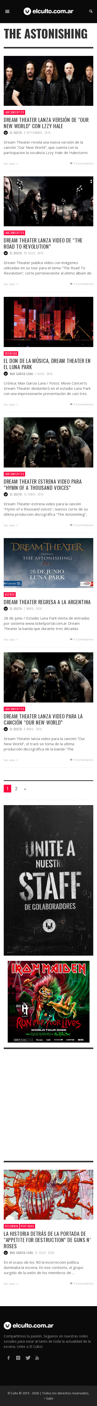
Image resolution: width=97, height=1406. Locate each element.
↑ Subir (48, 1398)
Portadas (27, 1226)
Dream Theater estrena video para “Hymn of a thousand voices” (43, 484)
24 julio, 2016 (34, 253)
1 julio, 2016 (44, 374)
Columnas (11, 1226)
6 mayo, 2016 (33, 729)
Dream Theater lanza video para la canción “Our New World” (43, 719)
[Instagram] (18, 1358)
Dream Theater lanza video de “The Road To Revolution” (43, 243)
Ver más (9, 163)
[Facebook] (8, 1358)
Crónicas (11, 353)
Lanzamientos (14, 112)
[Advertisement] (48, 1104)
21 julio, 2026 (44, 1253)
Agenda (10, 594)
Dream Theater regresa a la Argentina (47, 602)
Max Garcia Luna (21, 374)
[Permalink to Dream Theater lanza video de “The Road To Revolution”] (48, 200)
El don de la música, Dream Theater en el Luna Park (47, 364)
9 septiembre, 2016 (37, 133)
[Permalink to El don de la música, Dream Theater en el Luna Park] (48, 321)
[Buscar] (7, 11)
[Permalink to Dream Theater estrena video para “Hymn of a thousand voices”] (48, 442)
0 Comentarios (83, 163)
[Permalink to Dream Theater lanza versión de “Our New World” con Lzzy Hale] (48, 80)
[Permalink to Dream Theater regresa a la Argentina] (48, 562)
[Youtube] (37, 1358)
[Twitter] (27, 1358)
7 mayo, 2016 (33, 609)
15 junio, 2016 (34, 494)
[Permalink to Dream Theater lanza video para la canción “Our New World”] (48, 676)
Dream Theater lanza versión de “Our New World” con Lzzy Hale (46, 123)
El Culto (16, 133)
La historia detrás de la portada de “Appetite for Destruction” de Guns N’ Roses (47, 1240)
